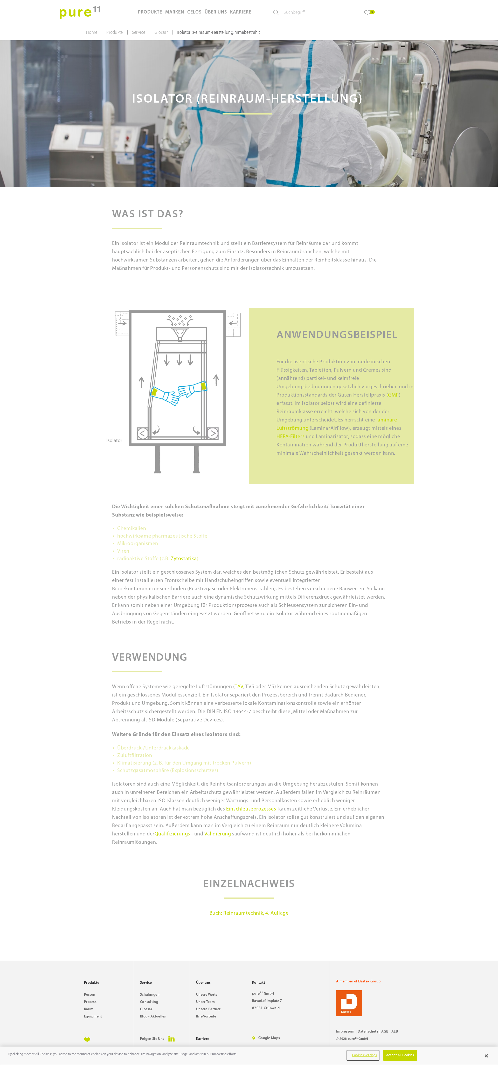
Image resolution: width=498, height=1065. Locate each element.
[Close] (486, 1056)
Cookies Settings (364, 1055)
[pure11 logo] (80, 12)
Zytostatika (184, 558)
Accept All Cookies (400, 1055)
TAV (239, 686)
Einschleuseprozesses (251, 809)
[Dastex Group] (375, 1003)
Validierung (217, 834)
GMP (393, 395)
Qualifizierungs (172, 834)
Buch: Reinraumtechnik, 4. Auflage (249, 913)
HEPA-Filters (290, 436)
